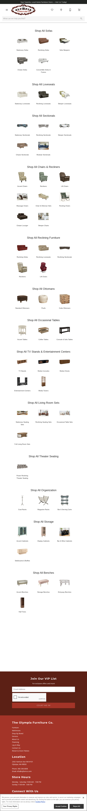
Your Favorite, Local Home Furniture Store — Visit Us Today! (44, 2)
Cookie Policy (40, 802)
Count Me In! (43, 705)
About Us (15, 739)
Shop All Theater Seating (43, 456)
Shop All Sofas (43, 30)
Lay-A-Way (16, 745)
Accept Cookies (61, 806)
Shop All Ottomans (43, 288)
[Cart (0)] (79, 10)
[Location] (61, 10)
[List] (52, 10)
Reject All (76, 806)
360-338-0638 (23, 769)
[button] (7, 10)
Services (15, 736)
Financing (15, 742)
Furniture (15, 728)
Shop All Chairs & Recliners (43, 166)
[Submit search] (81, 19)
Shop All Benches (43, 572)
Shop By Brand (17, 733)
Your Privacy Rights (10, 806)
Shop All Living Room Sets (43, 402)
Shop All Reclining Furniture (43, 237)
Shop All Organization (43, 490)
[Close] (83, 797)
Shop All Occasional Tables (43, 320)
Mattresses (16, 730)
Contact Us (16, 748)
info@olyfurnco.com (24, 771)
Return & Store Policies (20, 751)
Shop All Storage (44, 521)
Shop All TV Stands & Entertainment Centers (43, 351)
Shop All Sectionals (43, 115)
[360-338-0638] (70, 10)
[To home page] (23, 9)
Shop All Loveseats (43, 84)
